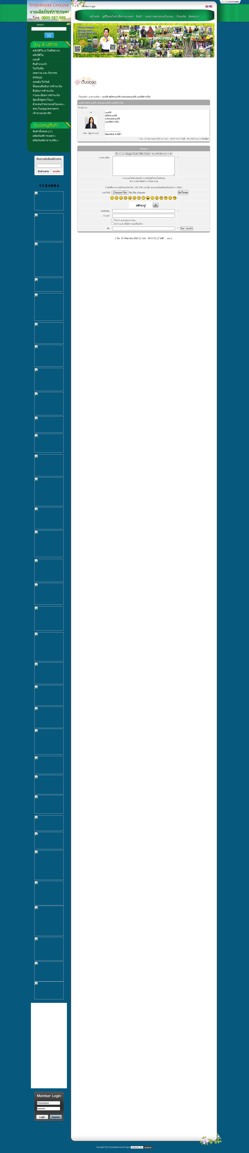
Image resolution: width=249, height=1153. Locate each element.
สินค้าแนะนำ (40, 64)
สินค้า (139, 16)
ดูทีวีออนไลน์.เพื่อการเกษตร (118, 16)
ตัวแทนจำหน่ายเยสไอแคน (48, 104)
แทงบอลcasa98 (112, 118)
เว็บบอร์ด (181, 16)
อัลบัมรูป (37, 77)
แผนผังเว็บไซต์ (41, 81)
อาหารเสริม (94, 97)
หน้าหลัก (95, 16)
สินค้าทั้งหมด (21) (42, 131)
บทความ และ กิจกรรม (45, 72)
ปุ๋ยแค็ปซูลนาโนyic (43, 99)
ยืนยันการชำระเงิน (43, 90)
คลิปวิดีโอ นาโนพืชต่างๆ (46, 50)
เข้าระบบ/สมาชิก (42, 113)
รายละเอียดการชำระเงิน (46, 95)
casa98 (108, 112)
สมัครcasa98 (111, 115)
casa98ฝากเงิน (112, 121)
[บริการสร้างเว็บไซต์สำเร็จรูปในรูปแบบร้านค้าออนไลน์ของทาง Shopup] (142, 1147)
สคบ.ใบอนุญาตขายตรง (46, 108)
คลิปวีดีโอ (38, 55)
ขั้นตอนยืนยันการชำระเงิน (47, 86)
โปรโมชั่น (38, 68)
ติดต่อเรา (194, 16)
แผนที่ (36, 59)
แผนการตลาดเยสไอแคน (159, 16)
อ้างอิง (205, 139)
